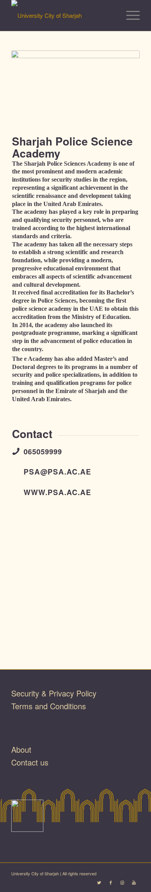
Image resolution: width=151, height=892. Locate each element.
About (21, 749)
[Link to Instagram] (122, 882)
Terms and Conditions (48, 706)
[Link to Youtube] (134, 882)
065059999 (43, 451)
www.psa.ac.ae (57, 492)
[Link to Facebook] (111, 882)
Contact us (29, 762)
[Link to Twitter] (99, 882)
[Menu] (129, 15)
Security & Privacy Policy (53, 693)
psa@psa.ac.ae (57, 471)
